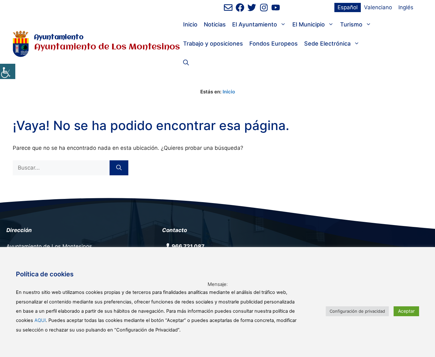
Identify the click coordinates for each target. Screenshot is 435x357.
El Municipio (308, 24)
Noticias (215, 24)
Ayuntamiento (58, 37)
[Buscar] (119, 168)
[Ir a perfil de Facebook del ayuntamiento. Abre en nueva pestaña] (240, 7)
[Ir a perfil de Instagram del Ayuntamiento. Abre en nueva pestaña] (264, 7)
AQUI (40, 320)
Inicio (190, 24)
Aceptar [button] (406, 311)
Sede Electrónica (327, 43)
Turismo (351, 24)
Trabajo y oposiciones (213, 43)
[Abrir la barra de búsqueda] (186, 62)
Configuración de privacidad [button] (357, 311)
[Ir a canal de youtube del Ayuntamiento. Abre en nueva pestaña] (276, 7)
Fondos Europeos (273, 43)
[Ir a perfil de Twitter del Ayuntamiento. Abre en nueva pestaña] (252, 7)
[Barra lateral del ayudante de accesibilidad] (7, 71)
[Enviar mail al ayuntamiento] (228, 7)
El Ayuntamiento (254, 24)
